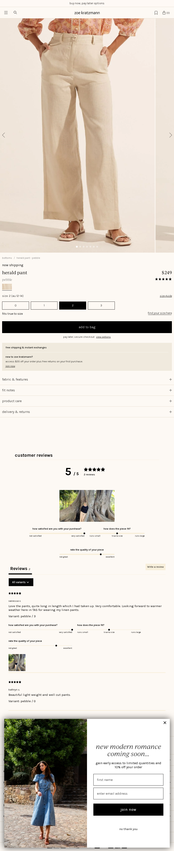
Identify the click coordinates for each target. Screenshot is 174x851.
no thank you (128, 829)
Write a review (155, 566)
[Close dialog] (165, 722)
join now (128, 809)
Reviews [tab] (20, 568)
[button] (87, 337)
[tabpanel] (87, 644)
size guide (166, 296)
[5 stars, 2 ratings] (163, 279)
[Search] (15, 12)
